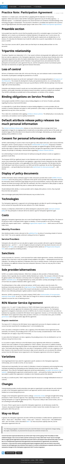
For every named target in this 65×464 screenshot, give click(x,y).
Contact (32, 460)
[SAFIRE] (2, 2)
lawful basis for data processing (43, 167)
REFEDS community (50, 278)
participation (10, 453)
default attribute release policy (14, 128)
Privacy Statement (25, 460)
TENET (36, 460)
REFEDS (41, 460)
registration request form (38, 223)
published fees (33, 233)
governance (5, 316)
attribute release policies (35, 114)
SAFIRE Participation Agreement (52, 24)
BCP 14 (29, 421)
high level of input (30, 287)
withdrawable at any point (40, 144)
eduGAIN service (12, 280)
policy (19, 453)
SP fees (11, 247)
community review (39, 396)
